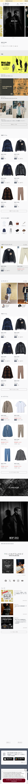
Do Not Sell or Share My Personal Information (14, 780)
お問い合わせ (20, 742)
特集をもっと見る (14, 124)
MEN (25, 3)
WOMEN (21, 3)
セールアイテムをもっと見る (14, 472)
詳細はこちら (23, 762)
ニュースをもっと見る (14, 631)
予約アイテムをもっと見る (14, 389)
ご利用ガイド (8, 742)
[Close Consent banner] (26, 770)
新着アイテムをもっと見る (14, 211)
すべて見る (25, 244)
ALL (17, 3)
